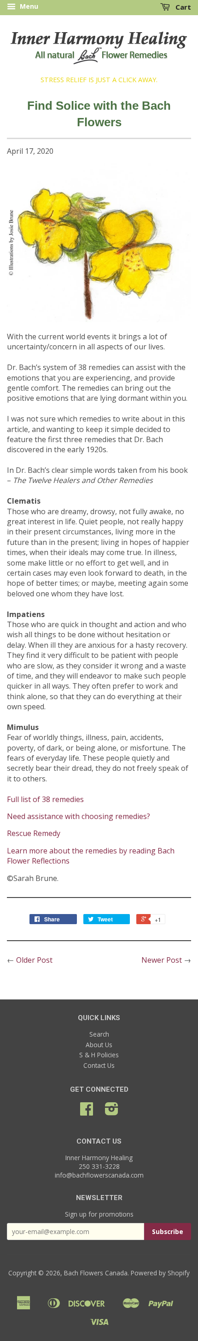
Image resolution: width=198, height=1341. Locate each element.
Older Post (34, 960)
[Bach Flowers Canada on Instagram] (112, 1111)
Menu (28, 6)
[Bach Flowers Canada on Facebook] (86, 1111)
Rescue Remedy (33, 833)
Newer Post (161, 960)
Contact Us (99, 1065)
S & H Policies (99, 1054)
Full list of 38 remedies (45, 799)
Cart (182, 6)
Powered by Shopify (160, 1272)
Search (99, 1034)
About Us (99, 1044)
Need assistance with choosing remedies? (78, 816)
